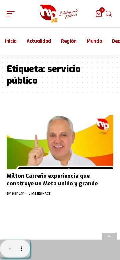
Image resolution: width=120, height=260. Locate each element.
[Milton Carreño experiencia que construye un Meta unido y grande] (60, 137)
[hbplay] (60, 13)
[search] (108, 14)
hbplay (18, 193)
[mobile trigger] (12, 13)
